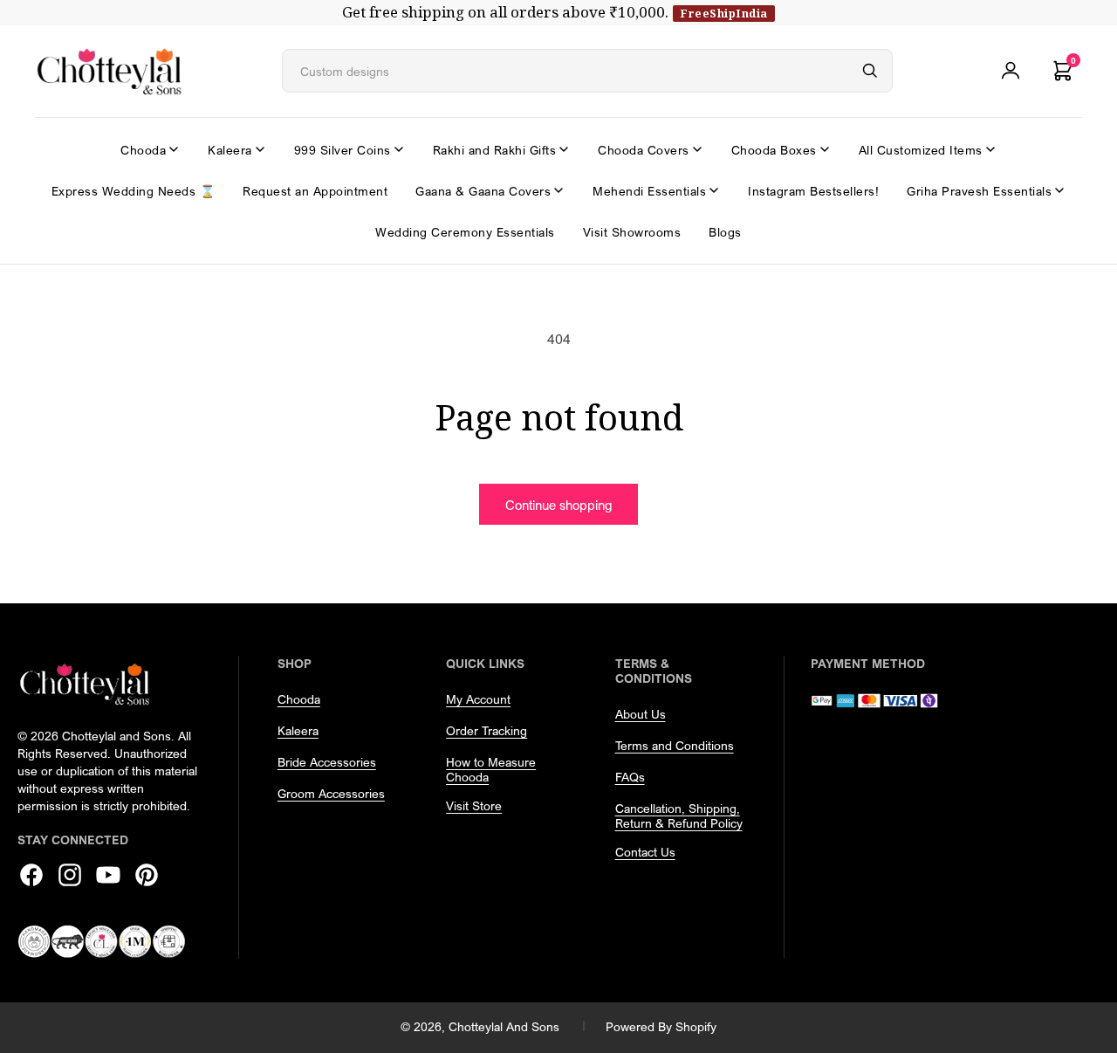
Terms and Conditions (674, 745)
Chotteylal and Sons (504, 1026)
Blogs (725, 231)
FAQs (630, 776)
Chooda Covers (643, 149)
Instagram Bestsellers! (813, 190)
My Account (478, 699)
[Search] (870, 70)
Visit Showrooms (632, 231)
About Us (640, 713)
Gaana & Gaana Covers (483, 190)
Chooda (143, 149)
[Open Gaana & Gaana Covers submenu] (558, 190)
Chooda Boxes (774, 149)
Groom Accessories (331, 793)
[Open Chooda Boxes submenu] (825, 149)
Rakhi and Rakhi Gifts (495, 149)
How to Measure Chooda (491, 769)
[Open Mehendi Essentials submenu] (714, 190)
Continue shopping (558, 505)
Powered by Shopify (661, 1026)
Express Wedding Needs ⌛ (133, 190)
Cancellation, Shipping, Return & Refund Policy (679, 815)
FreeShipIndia (724, 13)
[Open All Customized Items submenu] (990, 149)
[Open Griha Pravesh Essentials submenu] (1059, 190)
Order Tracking (486, 730)
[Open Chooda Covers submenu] (697, 149)
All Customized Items (921, 149)
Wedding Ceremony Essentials (465, 231)
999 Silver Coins (342, 149)
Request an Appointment (315, 190)
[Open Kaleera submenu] (260, 149)
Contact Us (645, 851)
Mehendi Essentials (649, 190)
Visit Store (474, 805)
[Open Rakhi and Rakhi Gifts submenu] (564, 149)
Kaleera (230, 149)
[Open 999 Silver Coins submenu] (399, 149)
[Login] (1010, 71)
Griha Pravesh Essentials (979, 190)
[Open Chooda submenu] (174, 149)
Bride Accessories (327, 761)
